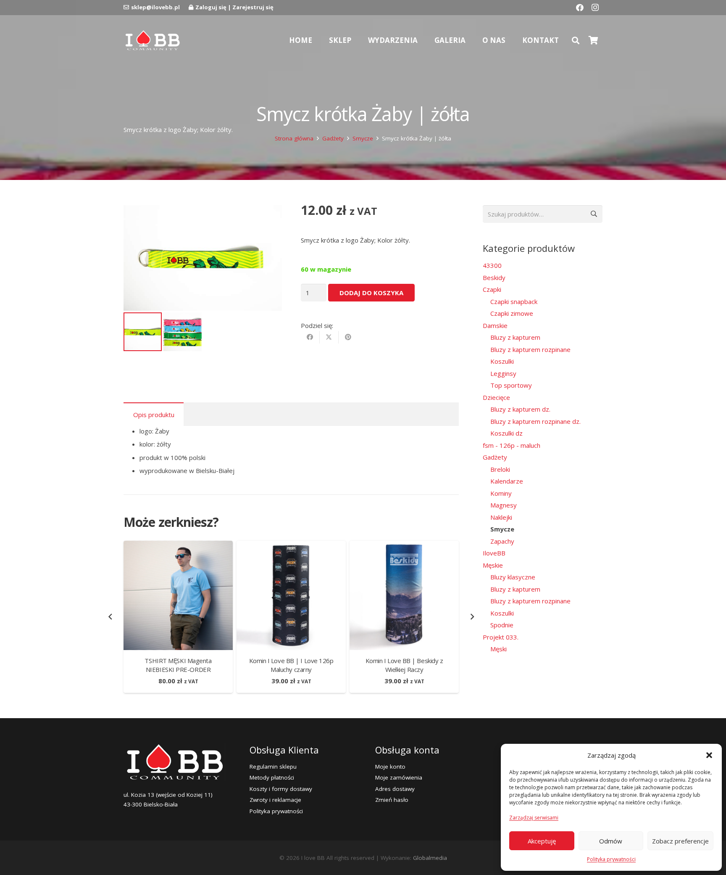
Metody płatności (272, 777)
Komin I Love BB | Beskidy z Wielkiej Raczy (404, 665)
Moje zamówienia (398, 777)
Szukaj (593, 214)
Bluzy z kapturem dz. (520, 409)
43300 (492, 265)
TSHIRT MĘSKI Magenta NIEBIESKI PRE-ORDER (178, 665)
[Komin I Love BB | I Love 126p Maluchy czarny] (291, 546)
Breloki (500, 469)
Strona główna (294, 138)
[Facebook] (579, 7)
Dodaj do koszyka (371, 292)
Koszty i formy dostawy (281, 789)
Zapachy (502, 541)
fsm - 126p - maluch (511, 445)
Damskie (495, 325)
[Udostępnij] (310, 337)
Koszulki (502, 361)
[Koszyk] (593, 40)
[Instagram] (594, 7)
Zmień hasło (391, 800)
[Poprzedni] (111, 617)
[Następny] (472, 617)
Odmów (610, 841)
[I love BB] (152, 40)
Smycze (362, 138)
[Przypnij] (348, 337)
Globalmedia (430, 858)
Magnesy (503, 505)
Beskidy (494, 277)
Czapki (492, 289)
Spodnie (501, 625)
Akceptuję (542, 841)
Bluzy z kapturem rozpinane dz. (535, 421)
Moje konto (390, 766)
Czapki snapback (513, 301)
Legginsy (503, 373)
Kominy (501, 493)
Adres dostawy (395, 789)
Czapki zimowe (511, 313)
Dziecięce (496, 397)
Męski (498, 649)
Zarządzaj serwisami (533, 817)
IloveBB (494, 553)
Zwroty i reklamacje (275, 800)
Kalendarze (506, 481)
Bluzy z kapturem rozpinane (530, 349)
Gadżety (333, 138)
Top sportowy (511, 385)
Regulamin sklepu (273, 766)
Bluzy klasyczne (512, 577)
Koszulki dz (506, 433)
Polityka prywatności (611, 859)
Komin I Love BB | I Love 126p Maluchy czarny (291, 665)
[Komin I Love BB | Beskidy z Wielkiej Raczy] (404, 546)
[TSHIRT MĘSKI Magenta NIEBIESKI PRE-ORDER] (178, 546)
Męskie (493, 565)
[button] (709, 755)
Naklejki (501, 517)
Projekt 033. (500, 637)
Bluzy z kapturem (515, 337)
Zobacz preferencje (680, 841)
